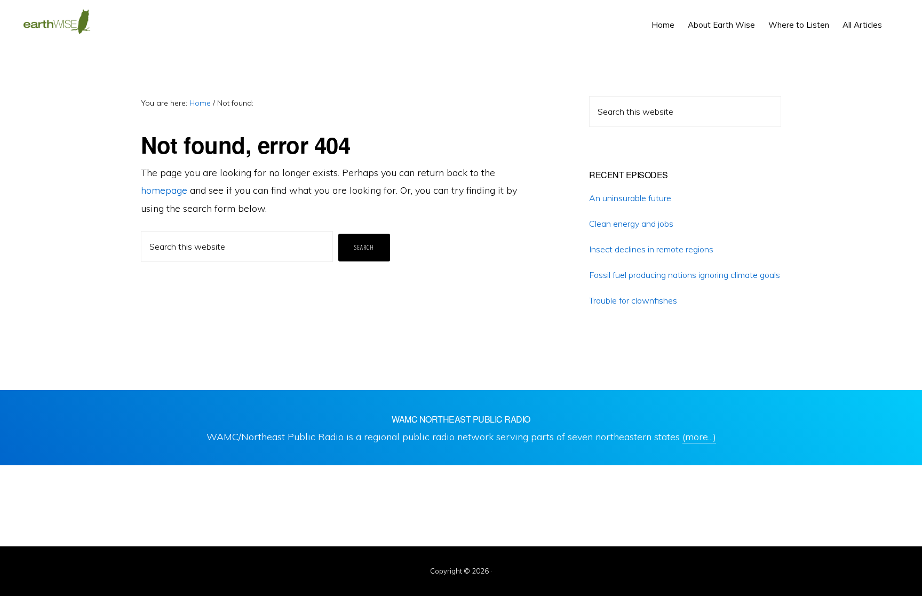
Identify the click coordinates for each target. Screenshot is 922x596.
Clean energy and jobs (631, 223)
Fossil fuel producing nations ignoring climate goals (684, 274)
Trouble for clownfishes (633, 300)
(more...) (699, 437)
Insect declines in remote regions (651, 249)
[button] (895, 17)
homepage (164, 190)
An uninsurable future (630, 198)
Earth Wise (56, 21)
